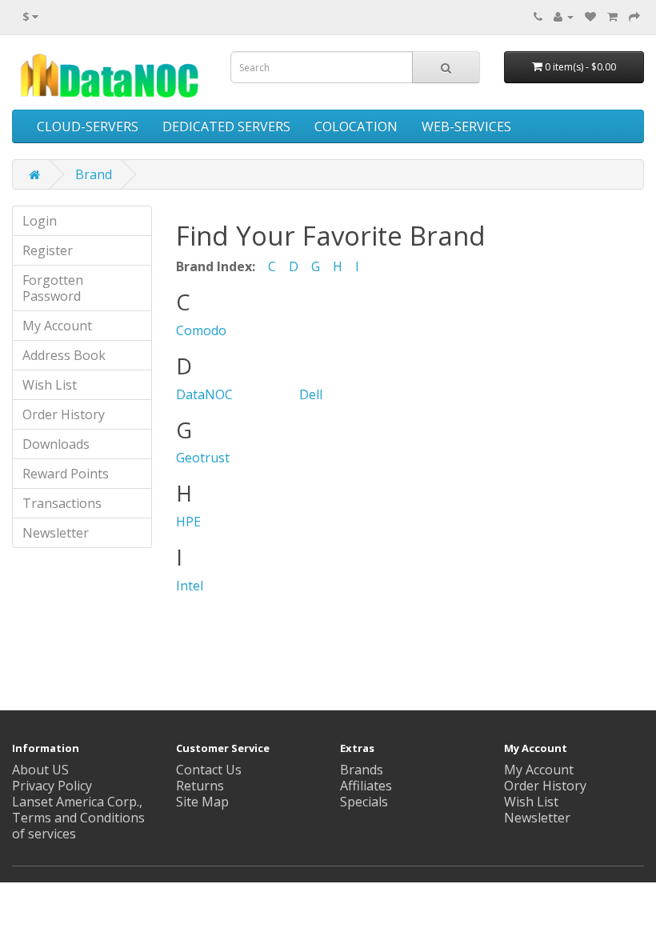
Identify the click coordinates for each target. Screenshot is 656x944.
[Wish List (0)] (590, 16)
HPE (188, 521)
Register (47, 250)
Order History (63, 414)
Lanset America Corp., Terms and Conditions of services (78, 817)
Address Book (64, 355)
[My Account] (564, 16)
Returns (200, 785)
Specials (364, 801)
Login (39, 221)
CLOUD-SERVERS (87, 126)
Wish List (49, 385)
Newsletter (55, 533)
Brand (93, 174)
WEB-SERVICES (466, 126)
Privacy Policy (52, 785)
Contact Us (209, 769)
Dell (310, 394)
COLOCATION (356, 126)
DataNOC (204, 394)
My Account (57, 325)
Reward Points (65, 473)
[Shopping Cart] (612, 16)
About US (40, 769)
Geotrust (203, 457)
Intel (189, 585)
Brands (361, 769)
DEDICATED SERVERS (226, 126)
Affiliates (366, 785)
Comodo (201, 330)
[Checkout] (634, 16)
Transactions (62, 503)
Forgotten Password (52, 288)
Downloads (56, 444)
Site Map (202, 801)
